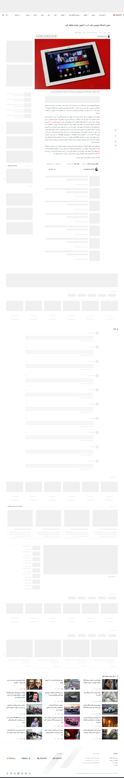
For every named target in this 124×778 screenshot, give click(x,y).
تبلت (70, 105)
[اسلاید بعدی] (4, 179)
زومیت (65, 154)
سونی (84, 105)
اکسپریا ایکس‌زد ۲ (56, 122)
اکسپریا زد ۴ (53, 132)
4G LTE (98, 154)
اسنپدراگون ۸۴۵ (95, 151)
